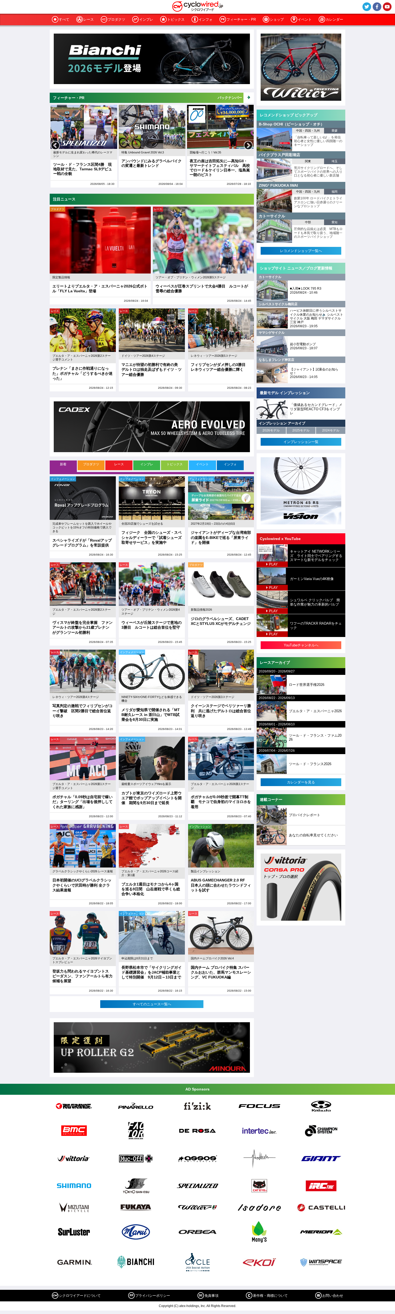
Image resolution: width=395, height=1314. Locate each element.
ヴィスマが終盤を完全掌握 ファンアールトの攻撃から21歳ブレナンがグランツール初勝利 (82, 627)
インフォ (206, 19)
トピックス (176, 19)
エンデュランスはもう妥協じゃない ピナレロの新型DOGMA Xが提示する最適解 (222, 165)
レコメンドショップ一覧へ (301, 251)
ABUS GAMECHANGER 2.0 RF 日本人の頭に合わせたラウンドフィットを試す (221, 885)
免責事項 (211, 1296)
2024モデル (330, 430)
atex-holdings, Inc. (192, 1306)
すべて (64, 19)
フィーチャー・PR (241, 19)
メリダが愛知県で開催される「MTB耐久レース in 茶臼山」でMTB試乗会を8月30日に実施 (150, 715)
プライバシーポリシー (152, 1296)
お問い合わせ (332, 1296)
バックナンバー (230, 98)
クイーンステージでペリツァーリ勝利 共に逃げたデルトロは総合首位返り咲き (221, 711)
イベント (305, 19)
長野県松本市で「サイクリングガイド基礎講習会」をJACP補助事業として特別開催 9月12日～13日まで (151, 972)
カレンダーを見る (301, 782)
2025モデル (301, 430)
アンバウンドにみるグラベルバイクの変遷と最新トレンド (83, 163)
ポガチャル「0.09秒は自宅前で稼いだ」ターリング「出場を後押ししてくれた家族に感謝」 (82, 802)
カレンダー (334, 19)
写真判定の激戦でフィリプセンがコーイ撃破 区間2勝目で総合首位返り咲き (82, 711)
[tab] (63, 466)
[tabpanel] (152, 742)
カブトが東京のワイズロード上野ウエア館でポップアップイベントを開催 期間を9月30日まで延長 (151, 798)
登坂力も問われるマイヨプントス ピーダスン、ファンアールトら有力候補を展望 (82, 976)
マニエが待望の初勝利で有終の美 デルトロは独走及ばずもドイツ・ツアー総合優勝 (151, 369)
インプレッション (200, 826)
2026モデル (271, 430)
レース (88, 19)
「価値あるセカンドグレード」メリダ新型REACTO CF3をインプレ (316, 409)
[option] (84, 146)
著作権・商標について (270, 1296)
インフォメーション (63, 478)
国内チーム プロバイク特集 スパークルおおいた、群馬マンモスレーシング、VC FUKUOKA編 (221, 972)
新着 (63, 464)
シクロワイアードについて (80, 1296)
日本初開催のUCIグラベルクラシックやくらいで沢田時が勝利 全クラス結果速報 (82, 885)
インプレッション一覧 (300, 442)
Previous (55, 146)
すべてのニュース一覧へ (152, 1004)
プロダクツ (116, 19)
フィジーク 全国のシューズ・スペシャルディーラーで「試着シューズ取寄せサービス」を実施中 (151, 537)
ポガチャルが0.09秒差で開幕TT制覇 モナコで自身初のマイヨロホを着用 (221, 802)
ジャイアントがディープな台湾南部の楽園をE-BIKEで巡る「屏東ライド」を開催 (221, 537)
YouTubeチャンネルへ (301, 645)
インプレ (146, 19)
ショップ (277, 19)
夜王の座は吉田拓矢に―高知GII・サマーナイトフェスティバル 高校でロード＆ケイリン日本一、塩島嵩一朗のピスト (151, 168)
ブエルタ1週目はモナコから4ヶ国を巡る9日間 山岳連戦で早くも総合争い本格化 (150, 889)
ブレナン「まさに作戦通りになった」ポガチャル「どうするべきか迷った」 (82, 373)
